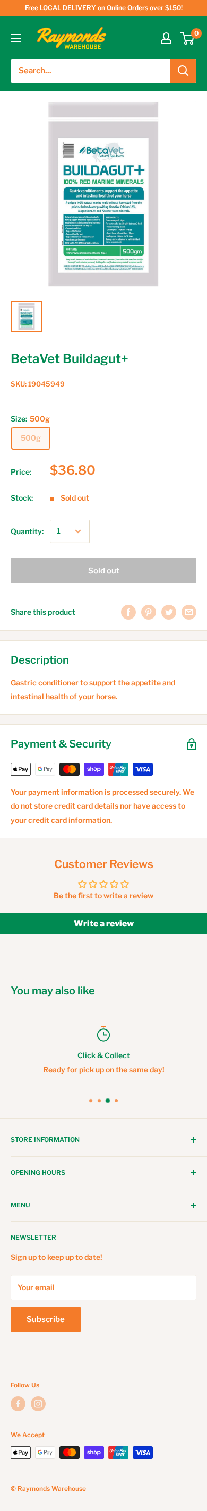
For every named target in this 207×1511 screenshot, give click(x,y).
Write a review (104, 923)
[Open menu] (16, 38)
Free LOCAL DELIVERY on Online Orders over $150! (104, 8)
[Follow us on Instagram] (38, 1403)
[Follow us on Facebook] (18, 1403)
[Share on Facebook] (128, 612)
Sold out (103, 571)
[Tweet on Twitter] (168, 612)
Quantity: (27, 531)
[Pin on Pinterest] (148, 612)
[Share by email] (189, 612)
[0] (187, 38)
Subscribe (46, 1319)
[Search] (183, 71)
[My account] (166, 38)
